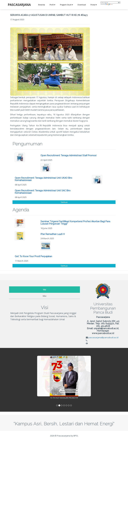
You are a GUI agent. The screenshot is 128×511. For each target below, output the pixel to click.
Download (82, 5)
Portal (93, 5)
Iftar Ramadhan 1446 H (53, 234)
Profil (52, 5)
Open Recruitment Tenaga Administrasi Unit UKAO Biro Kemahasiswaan (43, 179)
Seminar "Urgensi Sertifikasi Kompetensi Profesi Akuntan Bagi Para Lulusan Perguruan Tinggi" (75, 222)
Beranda (41, 5)
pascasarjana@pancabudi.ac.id (103, 337)
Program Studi (65, 5)
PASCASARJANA (19, 5)
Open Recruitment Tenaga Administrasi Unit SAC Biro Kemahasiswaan (43, 191)
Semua (64, 202)
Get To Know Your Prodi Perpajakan (33, 256)
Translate (112, 4)
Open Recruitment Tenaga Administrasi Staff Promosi (68, 155)
